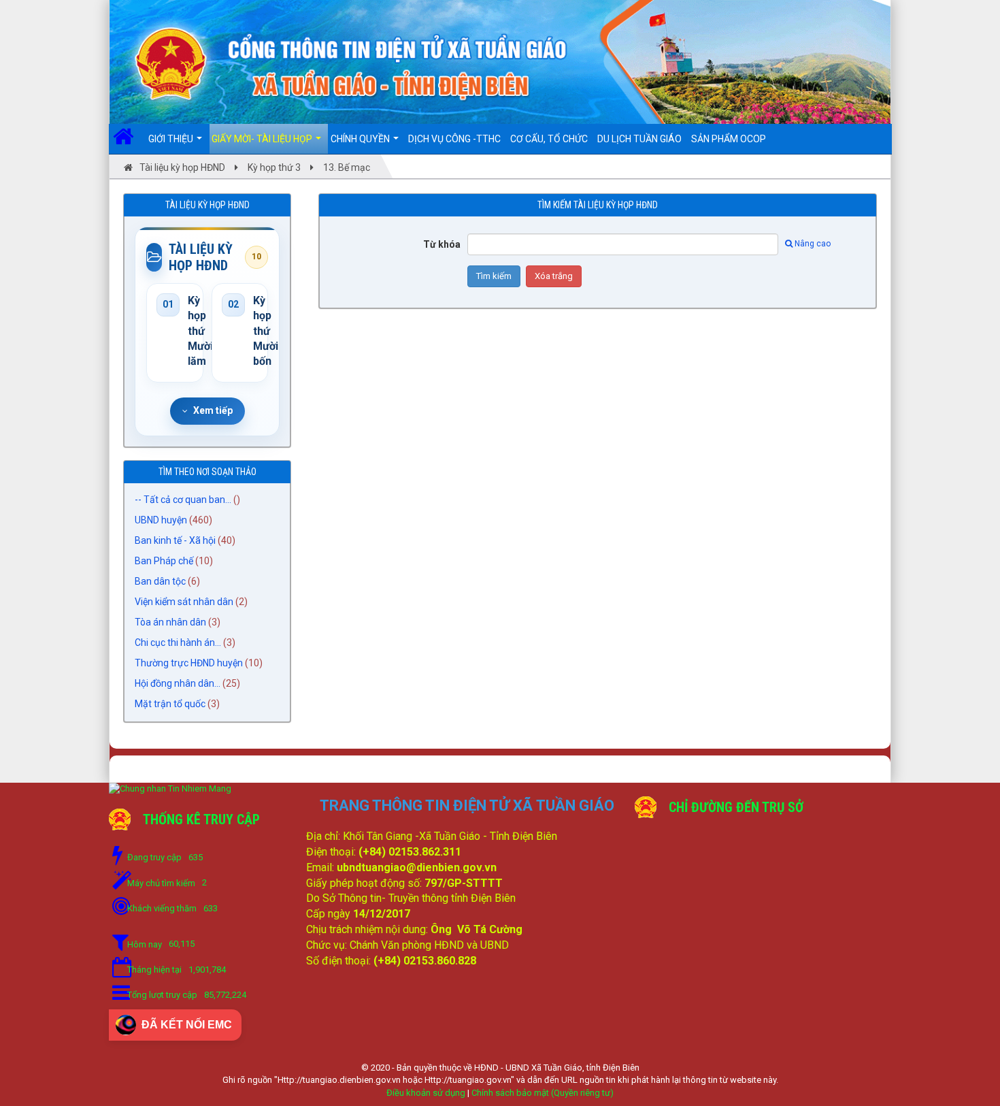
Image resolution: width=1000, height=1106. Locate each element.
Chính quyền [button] (361, 138)
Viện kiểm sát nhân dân (184, 601)
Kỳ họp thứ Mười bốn (256, 331)
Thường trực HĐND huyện (189, 662)
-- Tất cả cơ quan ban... (183, 499)
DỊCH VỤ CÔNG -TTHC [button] (454, 138)
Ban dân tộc (160, 581)
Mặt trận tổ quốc (170, 703)
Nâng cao (813, 243)
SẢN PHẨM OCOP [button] (728, 138)
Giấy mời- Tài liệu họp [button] (263, 138)
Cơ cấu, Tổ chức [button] (549, 138)
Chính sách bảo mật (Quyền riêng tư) (542, 1093)
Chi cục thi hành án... (178, 642)
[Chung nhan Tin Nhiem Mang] (170, 788)
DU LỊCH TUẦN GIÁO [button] (639, 138)
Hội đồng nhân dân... (177, 683)
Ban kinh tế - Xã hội (175, 540)
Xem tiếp (213, 410)
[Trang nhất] (128, 139)
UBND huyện (161, 520)
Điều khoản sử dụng (425, 1093)
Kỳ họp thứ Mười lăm (190, 331)
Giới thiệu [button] (171, 138)
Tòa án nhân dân (170, 622)
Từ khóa (442, 244)
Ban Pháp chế (164, 560)
